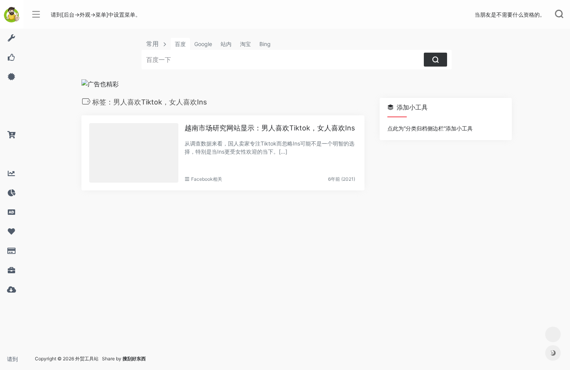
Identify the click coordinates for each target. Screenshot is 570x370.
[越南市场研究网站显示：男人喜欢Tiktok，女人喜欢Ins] (133, 152)
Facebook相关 (206, 179)
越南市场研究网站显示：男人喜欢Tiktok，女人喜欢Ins (270, 128)
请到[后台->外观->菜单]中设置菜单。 (15, 361)
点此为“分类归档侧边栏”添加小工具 (430, 128)
